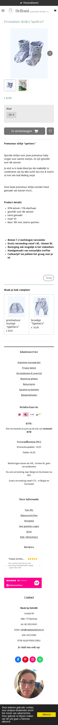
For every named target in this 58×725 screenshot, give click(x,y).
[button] (10, 85)
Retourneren (29, 384)
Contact (29, 597)
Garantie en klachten (29, 389)
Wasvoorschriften (29, 515)
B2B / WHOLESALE (29, 537)
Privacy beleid (29, 368)
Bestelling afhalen (29, 378)
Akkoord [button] (46, 714)
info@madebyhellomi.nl (32, 629)
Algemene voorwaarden (29, 362)
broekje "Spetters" (37, 322)
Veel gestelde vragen (29, 526)
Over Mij (29, 510)
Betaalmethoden (29, 395)
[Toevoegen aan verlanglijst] (50, 131)
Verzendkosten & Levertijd (29, 373)
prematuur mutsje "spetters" (13, 323)
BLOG (29, 531)
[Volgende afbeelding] (50, 53)
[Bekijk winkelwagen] (55, 10)
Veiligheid (29, 521)
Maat (9, 108)
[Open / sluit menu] (3, 10)
